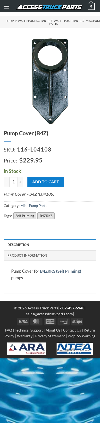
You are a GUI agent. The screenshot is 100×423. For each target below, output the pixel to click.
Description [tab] (18, 245)
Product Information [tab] (27, 255)
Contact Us (72, 330)
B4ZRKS (46, 216)
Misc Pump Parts (33, 205)
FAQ (8, 330)
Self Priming (25, 216)
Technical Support (29, 330)
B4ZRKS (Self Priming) (60, 271)
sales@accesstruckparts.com (49, 314)
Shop (10, 21)
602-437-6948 (72, 308)
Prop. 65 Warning (81, 336)
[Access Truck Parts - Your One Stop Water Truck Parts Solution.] (49, 7)
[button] (7, 6)
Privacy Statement (50, 336)
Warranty (25, 336)
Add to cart (45, 181)
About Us (53, 330)
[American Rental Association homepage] (26, 348)
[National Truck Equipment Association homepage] (75, 348)
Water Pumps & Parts (33, 21)
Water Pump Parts (67, 21)
